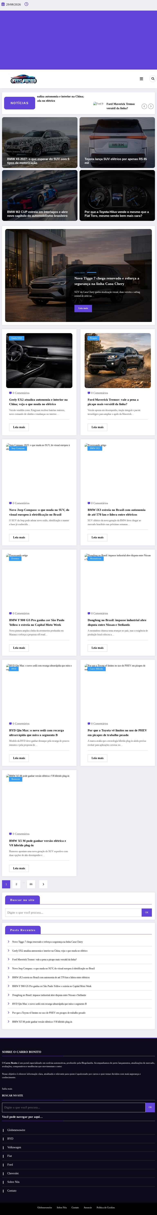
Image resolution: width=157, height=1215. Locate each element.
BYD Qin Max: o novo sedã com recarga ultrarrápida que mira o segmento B (36, 733)
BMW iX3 (95, 448)
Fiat (9, 1155)
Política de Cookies (106, 1207)
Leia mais (83, 308)
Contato (11, 1190)
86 (31, 884)
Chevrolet (13, 1173)
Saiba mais (7, 1089)
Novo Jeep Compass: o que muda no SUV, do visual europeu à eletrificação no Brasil (39, 512)
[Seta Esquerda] (144, 106)
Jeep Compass (18, 448)
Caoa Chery (79, 273)
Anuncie (88, 1207)
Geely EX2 (16, 338)
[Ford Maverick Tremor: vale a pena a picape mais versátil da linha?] (118, 360)
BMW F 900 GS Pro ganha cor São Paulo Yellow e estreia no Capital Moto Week (36, 622)
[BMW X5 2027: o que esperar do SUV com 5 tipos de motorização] (39, 142)
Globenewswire (16, 1130)
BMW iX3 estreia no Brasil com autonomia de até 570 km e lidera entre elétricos (117, 512)
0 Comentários (21, 393)
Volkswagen (14, 1147)
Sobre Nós (13, 1181)
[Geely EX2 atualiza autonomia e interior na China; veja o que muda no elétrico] (39, 360)
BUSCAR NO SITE (12, 1095)
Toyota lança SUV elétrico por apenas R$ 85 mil (116, 161)
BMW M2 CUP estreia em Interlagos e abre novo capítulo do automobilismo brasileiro (37, 214)
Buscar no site (22, 900)
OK (146, 912)
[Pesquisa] (153, 78)
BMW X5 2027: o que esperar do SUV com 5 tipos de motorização (38, 161)
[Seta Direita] (150, 106)
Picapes (93, 338)
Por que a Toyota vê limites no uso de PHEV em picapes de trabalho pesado (117, 733)
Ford (10, 1164)
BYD (13, 669)
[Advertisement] (78, 39)
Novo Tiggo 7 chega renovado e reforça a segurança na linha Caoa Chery (106, 281)
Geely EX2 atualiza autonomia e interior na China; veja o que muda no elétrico (39, 99)
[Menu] (141, 79)
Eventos (15, 558)
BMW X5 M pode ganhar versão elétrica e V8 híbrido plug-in (37, 843)
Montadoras (95, 558)
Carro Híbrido (96, 669)
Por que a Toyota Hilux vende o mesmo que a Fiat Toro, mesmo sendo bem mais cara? (117, 214)
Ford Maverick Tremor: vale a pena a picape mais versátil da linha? (113, 402)
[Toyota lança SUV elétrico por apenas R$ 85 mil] (117, 142)
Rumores (15, 779)
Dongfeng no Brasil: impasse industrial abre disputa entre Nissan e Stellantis (117, 622)
